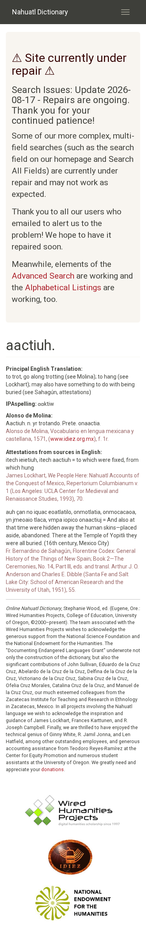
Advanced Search (43, 276)
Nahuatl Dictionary (40, 12)
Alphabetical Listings (63, 287)
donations (52, 769)
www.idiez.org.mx (72, 439)
